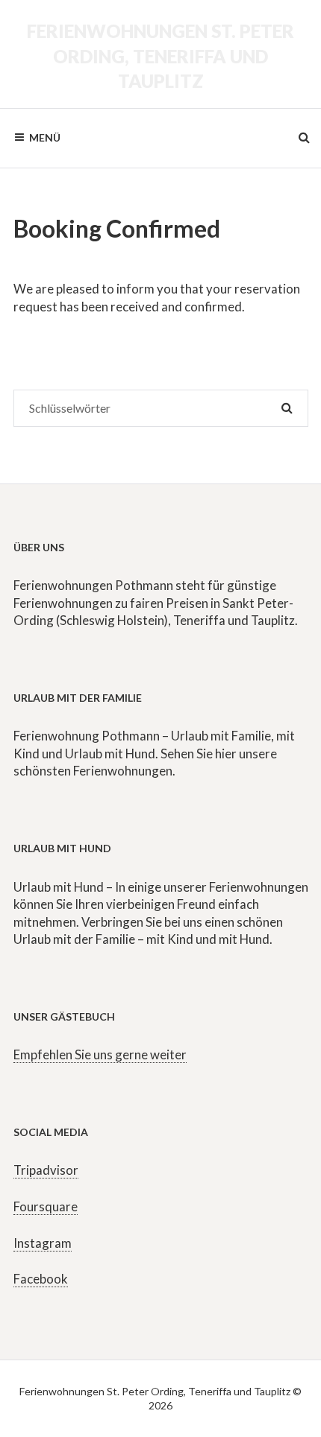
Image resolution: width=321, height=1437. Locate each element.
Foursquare (45, 1206)
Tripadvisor (45, 1170)
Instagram (42, 1243)
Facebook (40, 1279)
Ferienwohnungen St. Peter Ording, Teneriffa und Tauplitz (160, 56)
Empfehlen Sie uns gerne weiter (100, 1054)
